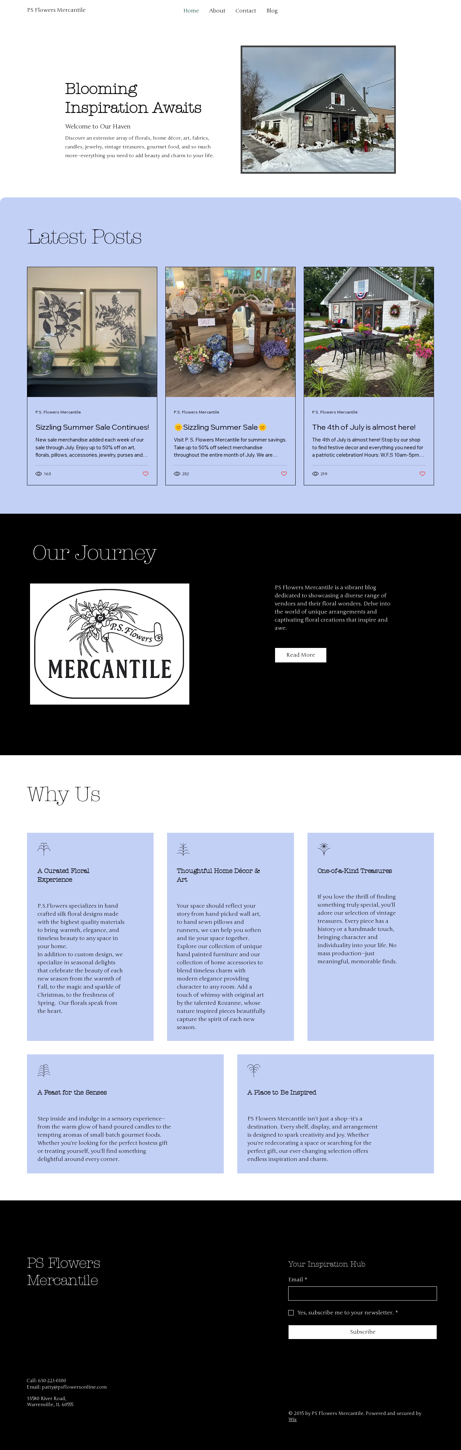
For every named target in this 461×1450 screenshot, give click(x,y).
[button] (301, 655)
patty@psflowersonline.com (74, 1387)
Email (297, 1279)
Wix (293, 1419)
